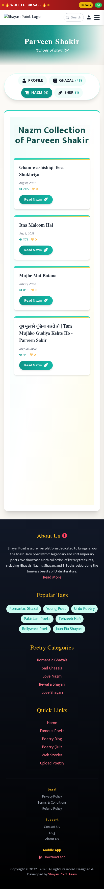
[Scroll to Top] (93, 878)
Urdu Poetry (84, 608)
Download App (55, 857)
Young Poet (56, 608)
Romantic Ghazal (23, 608)
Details (86, 5)
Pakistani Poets (37, 618)
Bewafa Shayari (52, 684)
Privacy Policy (52, 796)
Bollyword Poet (35, 629)
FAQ (52, 833)
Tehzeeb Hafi (70, 618)
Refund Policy (52, 808)
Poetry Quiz (52, 747)
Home (52, 722)
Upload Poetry (52, 763)
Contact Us (52, 827)
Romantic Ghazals (52, 660)
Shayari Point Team (62, 874)
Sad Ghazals (52, 668)
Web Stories (52, 755)
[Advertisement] (52, 439)
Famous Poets (52, 731)
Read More (52, 577)
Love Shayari (52, 692)
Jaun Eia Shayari (69, 629)
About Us (52, 839)
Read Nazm (33, 199)
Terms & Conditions (52, 802)
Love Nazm (52, 676)
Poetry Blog (52, 739)
